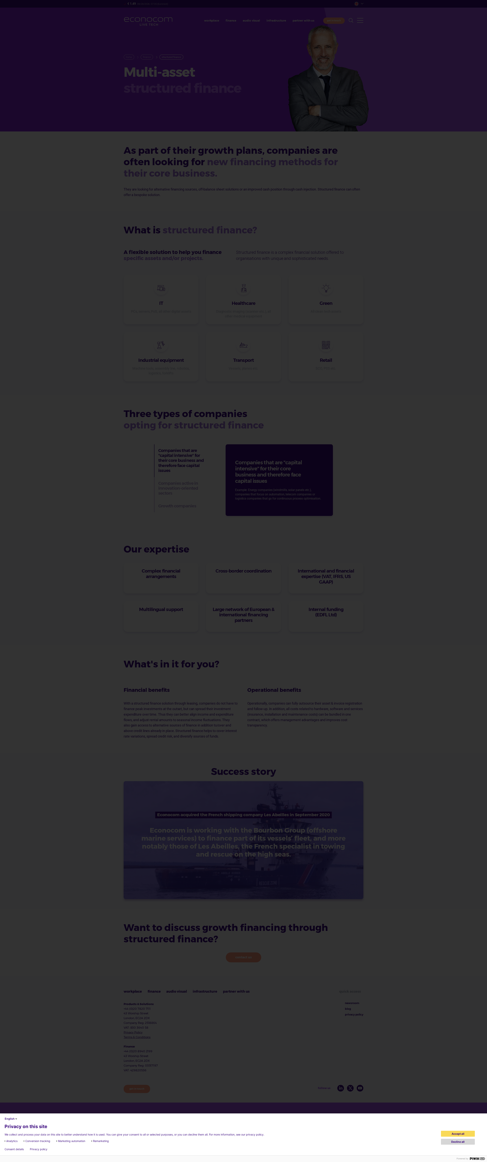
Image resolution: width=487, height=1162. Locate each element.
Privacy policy (38, 1149)
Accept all (458, 1133)
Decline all (458, 1141)
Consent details (14, 1149)
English (10, 1118)
